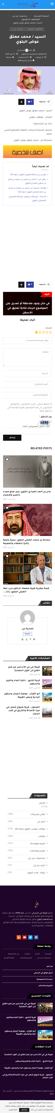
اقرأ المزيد (13, 1110)
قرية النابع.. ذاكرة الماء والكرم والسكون (34, 1061)
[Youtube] (24, 937)
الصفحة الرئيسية (41, 16)
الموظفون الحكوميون (30, 20)
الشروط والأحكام (46, 986)
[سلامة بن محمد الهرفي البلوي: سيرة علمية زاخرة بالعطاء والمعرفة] (27, 520)
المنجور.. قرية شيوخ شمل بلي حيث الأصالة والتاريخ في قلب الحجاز (23, 710)
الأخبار (42, 803)
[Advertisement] (27, 245)
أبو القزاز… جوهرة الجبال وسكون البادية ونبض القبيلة (28, 1068)
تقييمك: (48, 328)
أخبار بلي (26, 821)
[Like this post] (29, 102)
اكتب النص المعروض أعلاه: (36, 426)
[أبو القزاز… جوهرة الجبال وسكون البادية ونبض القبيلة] (47, 697)
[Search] (3, 4)
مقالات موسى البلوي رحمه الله (26, 829)
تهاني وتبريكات (26, 814)
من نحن (50, 966)
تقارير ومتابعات (26, 851)
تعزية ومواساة (26, 843)
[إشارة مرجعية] (7, 459)
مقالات (26, 836)
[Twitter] (30, 937)
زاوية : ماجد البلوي (26, 873)
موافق (24, 1110)
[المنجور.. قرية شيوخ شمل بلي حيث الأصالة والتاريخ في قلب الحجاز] (47, 712)
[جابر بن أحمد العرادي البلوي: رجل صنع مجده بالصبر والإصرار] (27, 471)
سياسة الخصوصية (45, 979)
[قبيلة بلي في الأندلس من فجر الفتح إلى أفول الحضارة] (47, 671)
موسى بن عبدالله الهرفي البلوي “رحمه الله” (28, 175)
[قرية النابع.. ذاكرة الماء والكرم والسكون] (47, 684)
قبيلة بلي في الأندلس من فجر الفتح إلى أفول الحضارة (28, 1055)
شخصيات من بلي (20, 16)
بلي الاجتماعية (13, 954)
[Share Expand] (21, 102)
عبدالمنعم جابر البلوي (30, 54)
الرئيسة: (48, 954)
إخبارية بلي (21, 50)
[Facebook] (36, 937)
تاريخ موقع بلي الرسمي (43, 973)
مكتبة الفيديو (9, 958)
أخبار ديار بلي (26, 865)
